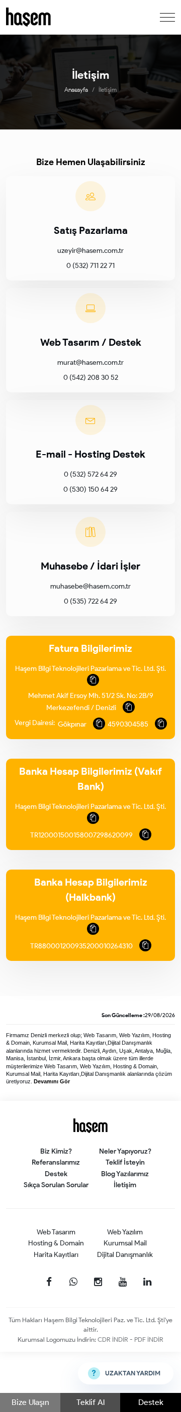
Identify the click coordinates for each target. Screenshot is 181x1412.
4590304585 (129, 724)
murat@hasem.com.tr (90, 362)
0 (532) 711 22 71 (90, 265)
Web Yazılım (125, 1232)
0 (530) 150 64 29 (90, 489)
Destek (150, 1402)
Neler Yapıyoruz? (125, 1151)
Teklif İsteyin (125, 1162)
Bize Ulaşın (30, 1402)
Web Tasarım (56, 1232)
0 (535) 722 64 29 (90, 601)
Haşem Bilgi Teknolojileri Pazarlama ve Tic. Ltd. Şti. (90, 668)
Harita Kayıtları (56, 1254)
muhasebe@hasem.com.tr (90, 586)
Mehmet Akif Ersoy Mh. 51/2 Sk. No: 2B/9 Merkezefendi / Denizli (90, 701)
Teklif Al (90, 1402)
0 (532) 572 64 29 (90, 474)
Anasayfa (76, 89)
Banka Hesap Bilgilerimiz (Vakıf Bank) (90, 778)
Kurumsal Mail (125, 1243)
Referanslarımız (56, 1162)
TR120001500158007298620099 (82, 835)
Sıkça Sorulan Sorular (56, 1185)
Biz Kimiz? (56, 1151)
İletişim (125, 1185)
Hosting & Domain (56, 1243)
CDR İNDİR (114, 1339)
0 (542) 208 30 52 (90, 377)
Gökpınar (73, 724)
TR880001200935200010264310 (82, 946)
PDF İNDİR (148, 1339)
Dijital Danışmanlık (125, 1254)
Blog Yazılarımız (125, 1174)
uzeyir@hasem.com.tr (90, 250)
